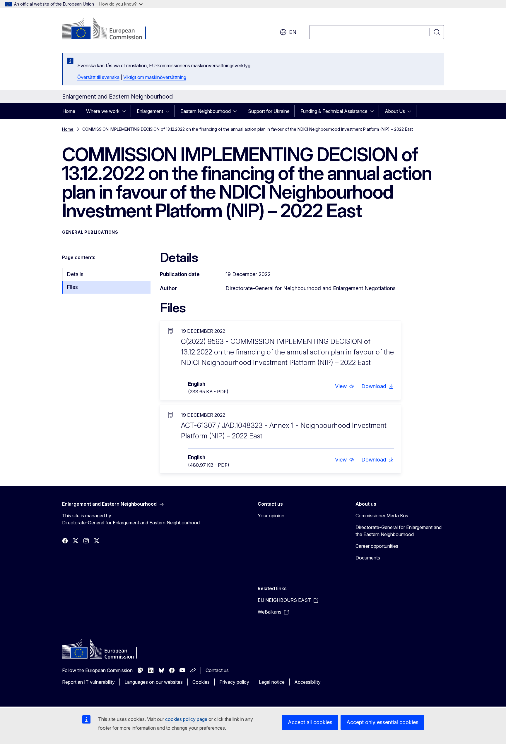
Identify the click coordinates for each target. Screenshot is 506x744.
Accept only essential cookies (382, 722)
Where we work (102, 111)
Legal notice (272, 682)
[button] (344, 386)
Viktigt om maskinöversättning (154, 77)
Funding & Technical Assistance (333, 111)
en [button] (292, 32)
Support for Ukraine (269, 111)
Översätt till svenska (98, 77)
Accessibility (307, 682)
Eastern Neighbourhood (205, 111)
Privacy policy (234, 682)
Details (75, 274)
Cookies (201, 682)
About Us (395, 111)
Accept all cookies (310, 722)
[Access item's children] (126, 111)
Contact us (217, 670)
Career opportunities (376, 546)
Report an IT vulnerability (88, 682)
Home (68, 111)
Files (72, 287)
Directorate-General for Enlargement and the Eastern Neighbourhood (398, 530)
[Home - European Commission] (109, 29)
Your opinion (271, 516)
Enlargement (150, 111)
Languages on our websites (153, 682)
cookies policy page (186, 719)
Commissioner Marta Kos (381, 516)
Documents (367, 558)
